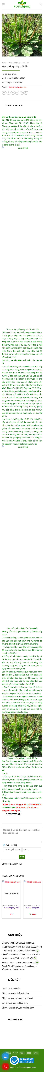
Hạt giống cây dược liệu (19, 62)
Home (4, 62)
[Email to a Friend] (17, 93)
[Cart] (40, 4)
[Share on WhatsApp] (4, 93)
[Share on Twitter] (13, 93)
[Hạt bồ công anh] (33, 891)
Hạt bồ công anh (32, 908)
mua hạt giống (15, 329)
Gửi (22, 857)
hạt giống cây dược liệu (16, 764)
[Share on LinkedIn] (26, 93)
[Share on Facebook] (8, 93)
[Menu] (3, 4)
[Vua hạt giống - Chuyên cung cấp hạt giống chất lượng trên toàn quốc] (22, 4)
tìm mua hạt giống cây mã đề (15, 438)
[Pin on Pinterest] (22, 93)
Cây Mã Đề (7, 120)
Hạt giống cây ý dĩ (11, 908)
